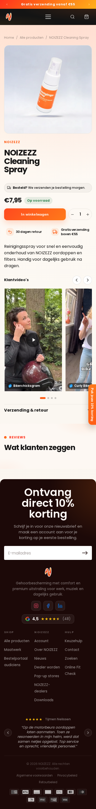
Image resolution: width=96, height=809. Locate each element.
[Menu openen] (48, 16)
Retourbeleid (48, 782)
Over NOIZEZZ (46, 649)
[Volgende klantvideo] (87, 280)
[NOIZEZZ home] (48, 572)
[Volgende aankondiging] (89, 4)
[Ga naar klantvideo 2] (48, 398)
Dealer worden (47, 667)
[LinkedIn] (60, 606)
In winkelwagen (35, 214)
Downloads (44, 700)
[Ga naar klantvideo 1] (43, 398)
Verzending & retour (26, 410)
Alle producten (32, 37)
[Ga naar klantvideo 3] (52, 398)
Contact (72, 649)
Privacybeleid (67, 775)
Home (9, 37)
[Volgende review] (88, 733)
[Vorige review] (8, 733)
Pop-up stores (46, 676)
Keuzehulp (73, 641)
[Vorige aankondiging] (7, 4)
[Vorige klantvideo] (76, 280)
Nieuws (40, 658)
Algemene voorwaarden (34, 775)
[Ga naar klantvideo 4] (55, 398)
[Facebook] (48, 606)
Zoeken (71, 658)
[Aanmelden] (85, 553)
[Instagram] (36, 606)
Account (41, 641)
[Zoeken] (72, 16)
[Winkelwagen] (86, 17)
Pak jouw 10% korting (92, 404)
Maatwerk (12, 649)
